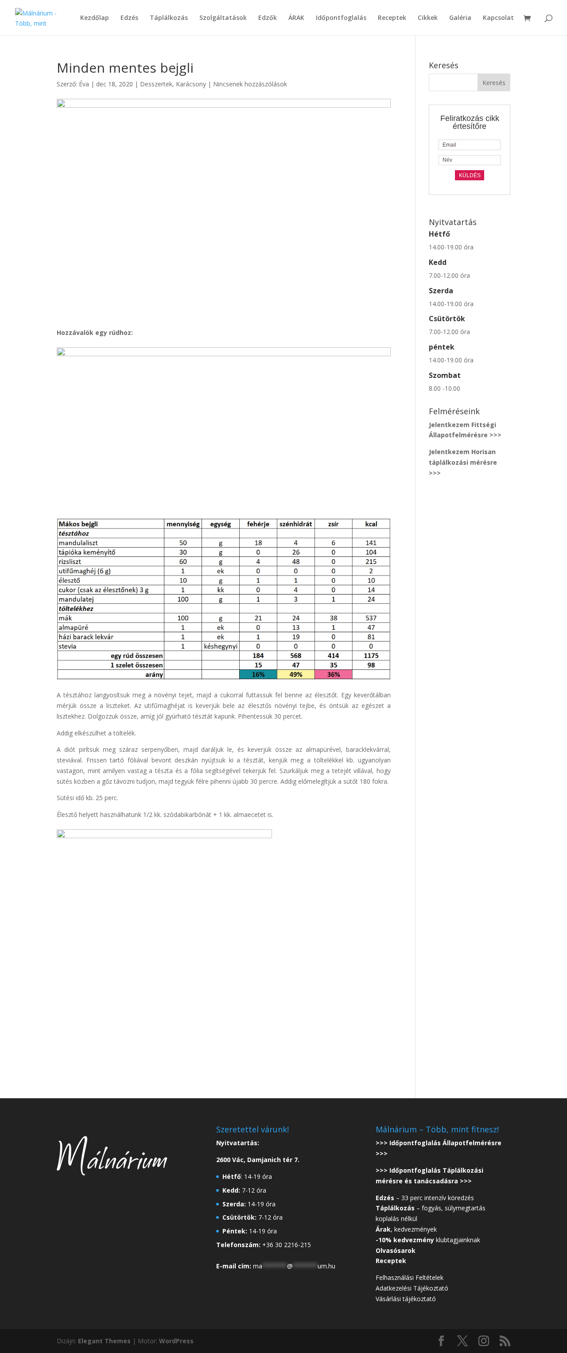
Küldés (470, 175)
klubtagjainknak (428, 1240)
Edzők (267, 18)
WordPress (176, 1341)
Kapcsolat (498, 18)
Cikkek (428, 18)
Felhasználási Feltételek (409, 1277)
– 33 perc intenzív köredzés (425, 1198)
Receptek (392, 18)
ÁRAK (296, 18)
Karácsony (191, 84)
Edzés (129, 18)
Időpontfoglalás (341, 18)
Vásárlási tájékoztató (406, 1299)
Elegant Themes (104, 1341)
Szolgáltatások (223, 18)
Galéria (460, 18)
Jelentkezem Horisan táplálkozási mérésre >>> (463, 462)
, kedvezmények (407, 1229)
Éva (84, 84)
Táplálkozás (169, 18)
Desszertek (156, 84)
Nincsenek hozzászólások (250, 84)
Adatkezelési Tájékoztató (412, 1288)
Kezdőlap (94, 18)
